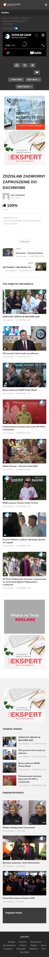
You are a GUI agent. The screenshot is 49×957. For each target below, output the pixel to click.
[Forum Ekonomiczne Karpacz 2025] (24, 883)
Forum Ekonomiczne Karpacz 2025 (19, 898)
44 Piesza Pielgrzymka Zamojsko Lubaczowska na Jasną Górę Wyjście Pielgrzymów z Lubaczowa (24, 582)
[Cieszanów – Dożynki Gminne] (24, 255)
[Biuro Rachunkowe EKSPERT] (24, 164)
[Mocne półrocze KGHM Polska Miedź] (24, 375)
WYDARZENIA (35, 221)
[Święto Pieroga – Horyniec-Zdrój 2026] (24, 451)
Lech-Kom (24, 936)
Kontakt (11, 942)
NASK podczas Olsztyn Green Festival (20, 503)
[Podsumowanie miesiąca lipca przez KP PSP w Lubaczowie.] (24, 411)
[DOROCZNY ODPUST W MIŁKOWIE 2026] (24, 301)
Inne (44, 949)
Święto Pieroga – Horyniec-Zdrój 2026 (20, 466)
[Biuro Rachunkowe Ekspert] (24, 722)
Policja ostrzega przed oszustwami (19, 827)
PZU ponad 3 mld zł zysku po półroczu (20, 353)
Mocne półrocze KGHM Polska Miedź (20, 390)
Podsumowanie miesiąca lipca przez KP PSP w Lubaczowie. (29, 779)
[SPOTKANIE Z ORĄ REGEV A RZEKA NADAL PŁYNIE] (24, 270)
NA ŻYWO (24, 952)
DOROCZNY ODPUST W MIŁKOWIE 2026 (21, 317)
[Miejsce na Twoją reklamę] (24, 633)
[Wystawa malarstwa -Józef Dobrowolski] (24, 848)
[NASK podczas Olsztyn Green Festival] (24, 488)
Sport (43, 945)
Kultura (23, 945)
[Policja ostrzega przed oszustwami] (24, 812)
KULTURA (15, 18)
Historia (22, 942)
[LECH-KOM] (24, 129)
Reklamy (34, 949)
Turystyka (8, 949)
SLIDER (26, 221)
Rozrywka (21, 949)
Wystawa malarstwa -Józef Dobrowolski (21, 863)
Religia (33, 945)
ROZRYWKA (17, 221)
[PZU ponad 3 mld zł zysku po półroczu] (24, 338)
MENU (6, 13)
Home (5, 18)
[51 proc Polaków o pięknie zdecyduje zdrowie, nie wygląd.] (24, 524)
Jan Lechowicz (18, 195)
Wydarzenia (35, 942)
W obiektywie (9, 945)
